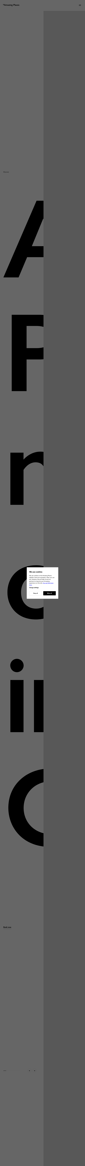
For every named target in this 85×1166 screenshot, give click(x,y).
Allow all (49, 593)
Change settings (34, 587)
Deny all (35, 593)
